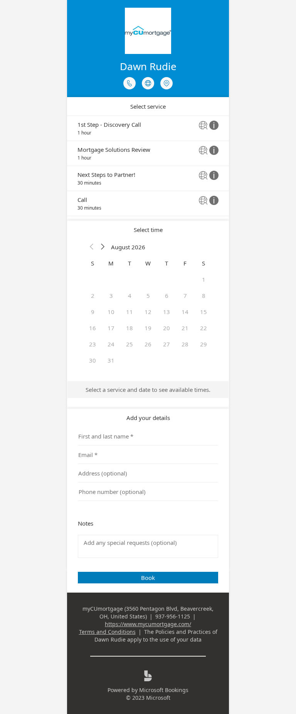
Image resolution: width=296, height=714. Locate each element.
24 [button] (111, 344)
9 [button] (92, 312)
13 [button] (166, 312)
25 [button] (129, 344)
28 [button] (185, 344)
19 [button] (148, 328)
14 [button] (185, 312)
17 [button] (111, 328)
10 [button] (111, 312)
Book (148, 577)
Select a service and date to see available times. (148, 389)
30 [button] (92, 360)
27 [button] (166, 344)
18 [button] (129, 328)
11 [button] (129, 312)
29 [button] (203, 344)
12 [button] (148, 312)
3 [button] (111, 295)
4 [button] (129, 295)
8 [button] (203, 295)
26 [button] (148, 344)
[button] (91, 247)
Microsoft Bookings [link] (163, 690)
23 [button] (92, 344)
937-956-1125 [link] (172, 616)
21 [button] (185, 328)
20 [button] (166, 328)
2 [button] (92, 295)
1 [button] (203, 279)
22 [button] (203, 328)
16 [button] (92, 328)
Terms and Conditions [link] (107, 631)
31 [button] (111, 360)
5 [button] (148, 295)
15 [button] (203, 312)
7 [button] (185, 295)
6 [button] (166, 295)
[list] (148, 166)
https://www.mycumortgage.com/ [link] (148, 624)
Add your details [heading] (148, 418)
